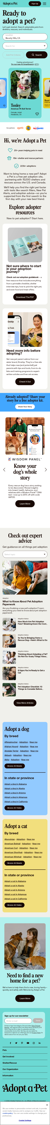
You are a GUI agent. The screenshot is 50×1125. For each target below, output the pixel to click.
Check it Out (25, 381)
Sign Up (35, 4)
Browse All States (14, 808)
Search (38, 55)
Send (38, 1020)
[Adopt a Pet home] (10, 3)
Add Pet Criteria (13, 55)
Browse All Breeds (14, 766)
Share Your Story (25, 407)
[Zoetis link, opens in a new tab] (20, 128)
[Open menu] (44, 3)
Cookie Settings (25, 1120)
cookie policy (8, 1113)
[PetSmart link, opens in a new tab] (38, 128)
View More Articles (25, 703)
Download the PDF (25, 297)
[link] (25, 93)
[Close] (47, 1105)
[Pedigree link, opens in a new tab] (28, 128)
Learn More (25, 503)
